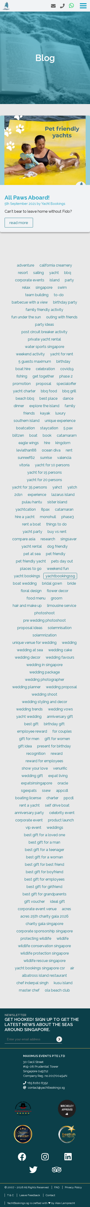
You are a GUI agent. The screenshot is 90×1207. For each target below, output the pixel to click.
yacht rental (31, 546)
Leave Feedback (29, 1195)
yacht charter (24, 391)
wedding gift (32, 776)
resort (23, 272)
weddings (55, 827)
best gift (31, 724)
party (69, 280)
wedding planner (26, 687)
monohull (48, 517)
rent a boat (31, 524)
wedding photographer (44, 679)
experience (37, 494)
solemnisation (60, 628)
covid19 (67, 369)
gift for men (29, 739)
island (55, 280)
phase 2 (66, 376)
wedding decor (27, 657)
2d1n (18, 494)
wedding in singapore (44, 665)
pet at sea (32, 554)
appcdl (62, 790)
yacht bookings (27, 576)
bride (71, 583)
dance (68, 398)
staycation (49, 428)
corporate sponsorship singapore (44, 931)
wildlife (63, 938)
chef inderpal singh (32, 983)
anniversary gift (60, 716)
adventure (25, 265)
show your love (35, 768)
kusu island (63, 983)
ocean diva (51, 450)
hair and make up (27, 605)
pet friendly (55, 554)
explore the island (44, 406)
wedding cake (60, 650)
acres (66, 909)
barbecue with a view (30, 302)
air (72, 968)
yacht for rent (61, 354)
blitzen (18, 435)
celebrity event (62, 813)
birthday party (65, 302)
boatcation (25, 428)
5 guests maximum (34, 361)
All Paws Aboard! (27, 197)
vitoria (24, 465)
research (48, 539)
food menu (36, 598)
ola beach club (57, 990)
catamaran (64, 509)
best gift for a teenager (44, 850)
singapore (44, 287)
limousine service (61, 605)
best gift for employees (44, 879)
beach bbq (25, 398)
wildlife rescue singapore (45, 960)
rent (69, 450)
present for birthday (54, 746)
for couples (62, 731)
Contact (50, 1195)
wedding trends (29, 709)
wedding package (44, 672)
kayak (45, 413)
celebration (45, 369)
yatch (72, 487)
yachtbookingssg (60, 576)
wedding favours (60, 657)
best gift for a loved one (44, 835)
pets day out (62, 561)
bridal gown (52, 583)
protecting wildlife (36, 938)
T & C (10, 1195)
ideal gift (57, 901)
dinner (19, 406)
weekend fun (58, 568)
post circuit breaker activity (44, 332)
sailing (38, 272)
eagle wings (28, 443)
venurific (60, 768)
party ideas (44, 324)
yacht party (32, 531)
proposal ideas (29, 628)
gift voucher (34, 901)
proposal (43, 383)
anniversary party (29, 813)
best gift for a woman (44, 857)
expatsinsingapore (36, 783)
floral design (31, 591)
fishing (21, 376)
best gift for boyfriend (44, 872)
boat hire (22, 369)
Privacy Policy (73, 1187)
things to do (56, 524)
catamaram (67, 435)
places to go (31, 568)
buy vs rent (57, 531)
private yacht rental (44, 339)
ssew (46, 790)
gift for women (57, 739)
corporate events (29, 280)
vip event (33, 827)
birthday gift (54, 724)
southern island (26, 420)
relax (26, 287)
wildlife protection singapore (44, 953)
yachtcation (25, 509)
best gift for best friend (44, 864)
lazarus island (63, 494)
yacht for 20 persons (44, 480)
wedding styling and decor (44, 702)
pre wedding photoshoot (44, 620)
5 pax (68, 428)
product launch (61, 820)
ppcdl (69, 798)
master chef (29, 990)
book (47, 435)
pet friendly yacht (31, 561)
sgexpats (29, 790)
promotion (22, 383)
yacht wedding (29, 716)
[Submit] (59, 1039)
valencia (64, 457)
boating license (28, 798)
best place (48, 398)
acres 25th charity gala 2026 (44, 916)
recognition (35, 753)
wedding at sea (30, 650)
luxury (60, 413)
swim (62, 287)
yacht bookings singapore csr (40, 968)
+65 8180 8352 (37, 1083)
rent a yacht (29, 805)
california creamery (55, 265)
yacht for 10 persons (52, 465)
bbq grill (69, 391)
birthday (63, 361)
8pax (45, 509)
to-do (59, 295)
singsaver (68, 539)
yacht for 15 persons (44, 472)
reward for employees (44, 761)
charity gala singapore (44, 923)
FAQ (56, 1187)
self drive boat (57, 805)
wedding (69, 642)
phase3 (67, 517)
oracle (62, 783)
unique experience (60, 420)
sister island (57, 502)
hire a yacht (25, 517)
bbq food (49, 391)
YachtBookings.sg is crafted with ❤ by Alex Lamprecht (41, 1203)
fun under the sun (26, 317)
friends (29, 413)
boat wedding (25, 583)
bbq (67, 272)
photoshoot (44, 613)
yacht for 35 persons (29, 487)
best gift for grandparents (44, 894)
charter (52, 798)
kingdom (62, 443)
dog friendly (57, 546)
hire (47, 443)
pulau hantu (32, 502)
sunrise (46, 457)
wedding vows (60, 709)
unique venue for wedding (34, 642)
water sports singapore (44, 346)
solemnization (45, 635)
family (70, 406)
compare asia (23, 539)
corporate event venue (37, 909)
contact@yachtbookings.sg (46, 1087)
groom (56, 598)
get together (43, 376)
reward (57, 753)
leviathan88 (26, 450)
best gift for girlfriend (44, 887)
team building (36, 295)
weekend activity (30, 354)
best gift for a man (44, 842)
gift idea (25, 746)
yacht (54, 272)
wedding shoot (44, 694)
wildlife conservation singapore (44, 946)
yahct (57, 487)
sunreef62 (26, 457)
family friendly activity (44, 309)
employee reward (32, 731)
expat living (58, 776)
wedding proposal (61, 687)
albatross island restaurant (44, 975)
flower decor (57, 591)
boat (33, 435)
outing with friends (62, 317)
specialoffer (66, 383)
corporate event (29, 820)
